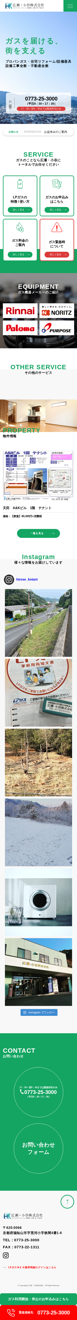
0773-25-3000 (41, 99)
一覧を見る (37, 533)
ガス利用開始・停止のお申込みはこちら (38, 1299)
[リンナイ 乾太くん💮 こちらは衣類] (38, 902)
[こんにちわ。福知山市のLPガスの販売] (38, 972)
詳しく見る (18, 209)
